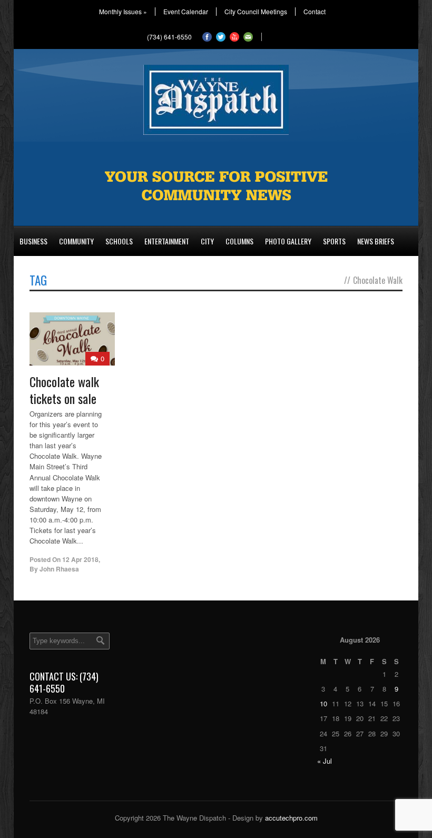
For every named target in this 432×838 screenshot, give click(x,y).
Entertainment (166, 241)
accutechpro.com (291, 818)
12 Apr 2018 (80, 559)
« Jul (324, 761)
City (207, 241)
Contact (314, 11)
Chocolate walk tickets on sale (64, 389)
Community (76, 241)
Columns (239, 241)
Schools (119, 241)
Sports (334, 241)
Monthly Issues (123, 11)
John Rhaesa (59, 569)
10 (323, 703)
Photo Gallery (288, 241)
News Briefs (375, 241)
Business (33, 241)
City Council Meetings (255, 11)
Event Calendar (185, 11)
